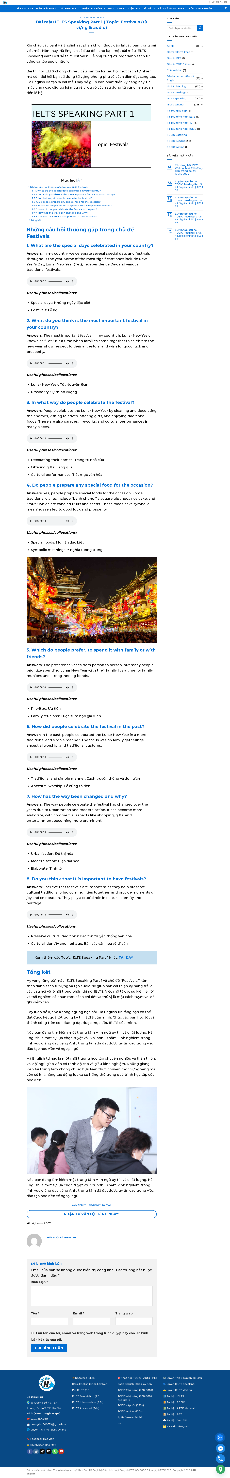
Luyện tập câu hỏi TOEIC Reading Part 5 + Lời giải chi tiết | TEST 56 (189, 186)
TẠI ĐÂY (126, 958)
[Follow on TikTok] (213, 2)
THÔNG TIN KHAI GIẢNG (200, 8)
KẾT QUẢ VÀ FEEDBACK (171, 8)
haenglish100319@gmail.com (49, 1424)
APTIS (170, 45)
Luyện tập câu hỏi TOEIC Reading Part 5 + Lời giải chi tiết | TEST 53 (189, 234)
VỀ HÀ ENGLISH (25, 8)
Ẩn (79, 180)
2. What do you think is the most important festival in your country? (73, 194)
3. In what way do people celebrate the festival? (62, 198)
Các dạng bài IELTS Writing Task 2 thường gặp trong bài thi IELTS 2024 (189, 170)
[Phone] (220, 1458)
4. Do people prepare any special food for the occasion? (66, 201)
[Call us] (221, 2)
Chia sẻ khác (174, 70)
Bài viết (148, 8)
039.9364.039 (39, 1418)
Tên (35, 1313)
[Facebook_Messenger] (220, 1448)
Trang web (124, 1313)
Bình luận (39, 1282)
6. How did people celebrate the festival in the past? (64, 209)
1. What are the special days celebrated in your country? (66, 190)
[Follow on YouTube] (225, 2)
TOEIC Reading (176, 140)
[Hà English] (5, 2)
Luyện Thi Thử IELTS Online (48, 1429)
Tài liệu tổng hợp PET (180, 122)
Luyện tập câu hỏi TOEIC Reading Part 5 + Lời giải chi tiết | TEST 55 (189, 202)
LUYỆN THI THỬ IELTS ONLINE (98, 8)
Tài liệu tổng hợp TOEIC (181, 128)
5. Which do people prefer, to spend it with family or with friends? (72, 205)
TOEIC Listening (177, 134)
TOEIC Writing (175, 147)
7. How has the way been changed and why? (60, 212)
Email (78, 1313)
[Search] (226, 8)
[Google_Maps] (220, 1469)
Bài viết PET (174, 58)
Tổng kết (34, 220)
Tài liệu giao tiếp (177, 110)
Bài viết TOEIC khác (179, 64)
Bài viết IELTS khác (178, 52)
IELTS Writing (175, 104)
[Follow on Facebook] (209, 2)
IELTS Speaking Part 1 (92, 17)
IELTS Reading (176, 92)
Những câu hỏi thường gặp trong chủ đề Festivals (58, 187)
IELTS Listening (176, 86)
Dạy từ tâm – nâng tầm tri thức (91, 1204)
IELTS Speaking (176, 98)
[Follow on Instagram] (36, 1451)
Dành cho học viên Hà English (180, 78)
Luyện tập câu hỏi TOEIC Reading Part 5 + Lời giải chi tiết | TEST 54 (189, 218)
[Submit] (200, 28)
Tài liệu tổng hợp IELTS (181, 116)
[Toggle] (202, 46)
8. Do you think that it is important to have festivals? (64, 216)
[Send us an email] (217, 2)
